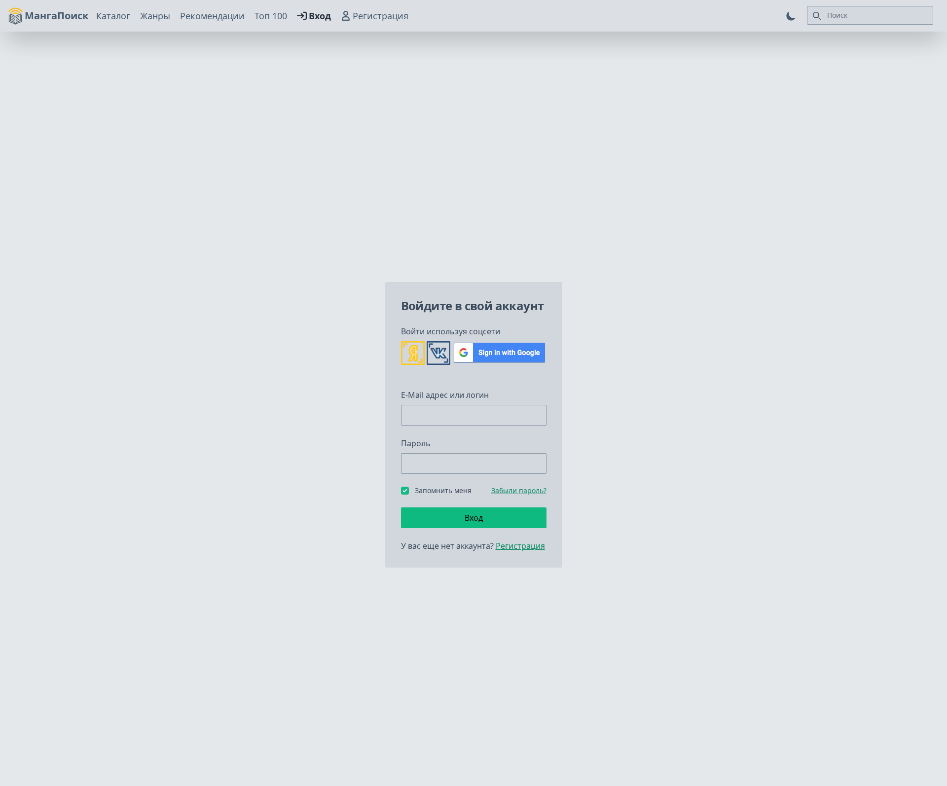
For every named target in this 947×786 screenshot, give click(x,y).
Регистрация (380, 16)
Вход (320, 16)
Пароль (416, 443)
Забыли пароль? (518, 490)
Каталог (113, 16)
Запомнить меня (443, 490)
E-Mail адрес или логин (445, 395)
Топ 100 (271, 16)
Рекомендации (212, 16)
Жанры (155, 16)
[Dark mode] (791, 16)
